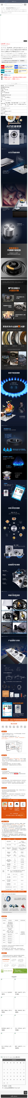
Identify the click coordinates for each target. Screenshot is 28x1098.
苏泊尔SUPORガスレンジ (12, 8)
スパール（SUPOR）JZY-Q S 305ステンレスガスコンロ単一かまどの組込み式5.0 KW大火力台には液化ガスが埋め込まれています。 (14, 11)
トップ (2, 8)
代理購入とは (6, 75)
